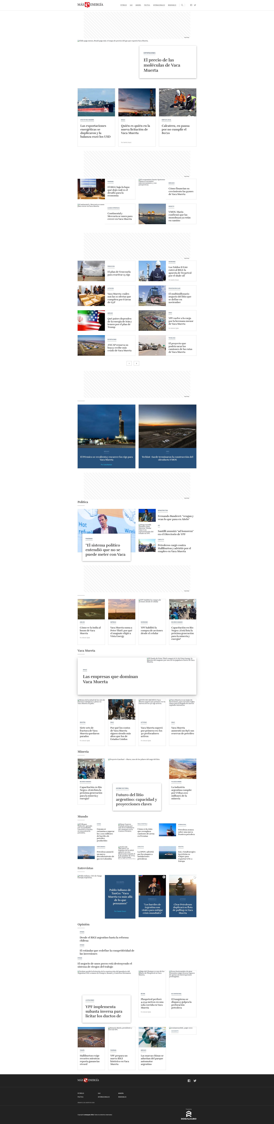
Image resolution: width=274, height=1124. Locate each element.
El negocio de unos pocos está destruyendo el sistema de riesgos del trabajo (105, 965)
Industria (82, 722)
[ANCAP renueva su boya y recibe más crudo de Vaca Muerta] (91, 345)
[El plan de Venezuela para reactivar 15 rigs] (91, 271)
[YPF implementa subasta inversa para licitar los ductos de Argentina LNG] (106, 992)
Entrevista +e (152, 899)
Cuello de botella (142, 824)
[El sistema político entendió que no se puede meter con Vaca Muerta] (106, 530)
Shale (170, 313)
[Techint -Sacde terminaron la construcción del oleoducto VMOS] (167, 426)
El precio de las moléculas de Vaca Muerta (162, 65)
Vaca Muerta (120, 882)
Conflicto (161, 539)
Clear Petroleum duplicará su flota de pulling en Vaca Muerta (183, 908)
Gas (131, 5)
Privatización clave (174, 288)
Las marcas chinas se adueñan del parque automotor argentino (152, 1060)
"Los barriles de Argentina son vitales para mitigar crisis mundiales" (152, 908)
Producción (111, 266)
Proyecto (171, 206)
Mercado (110, 313)
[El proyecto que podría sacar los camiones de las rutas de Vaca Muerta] (152, 345)
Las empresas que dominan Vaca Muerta (110, 679)
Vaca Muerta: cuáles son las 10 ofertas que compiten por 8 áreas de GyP (119, 298)
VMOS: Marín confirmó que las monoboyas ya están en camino (180, 216)
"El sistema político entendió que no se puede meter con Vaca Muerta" (105, 552)
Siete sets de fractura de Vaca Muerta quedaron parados (89, 732)
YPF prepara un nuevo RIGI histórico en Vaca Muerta (119, 1060)
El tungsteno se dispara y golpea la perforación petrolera (181, 1003)
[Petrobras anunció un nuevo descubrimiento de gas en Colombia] (86, 852)
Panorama (111, 181)
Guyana (99, 824)
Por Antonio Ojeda (174, 328)
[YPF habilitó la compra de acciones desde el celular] (152, 609)
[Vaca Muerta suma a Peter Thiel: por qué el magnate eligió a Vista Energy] (121, 609)
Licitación (111, 288)
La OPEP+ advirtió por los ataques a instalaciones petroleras (146, 855)
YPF (159, 525)
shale (123, 120)
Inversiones (172, 262)
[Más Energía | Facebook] (191, 5)
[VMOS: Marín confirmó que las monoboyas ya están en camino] (152, 214)
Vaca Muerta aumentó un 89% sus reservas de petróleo (182, 730)
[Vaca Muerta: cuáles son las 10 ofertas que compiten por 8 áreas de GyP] (91, 295)
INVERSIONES (144, 622)
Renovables (172, 5)
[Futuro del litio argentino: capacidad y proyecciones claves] (137, 780)
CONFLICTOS (141, 846)
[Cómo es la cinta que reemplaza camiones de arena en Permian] (126, 829)
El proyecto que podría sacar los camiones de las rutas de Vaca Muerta (180, 347)
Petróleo (123, 5)
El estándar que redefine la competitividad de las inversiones (107, 952)
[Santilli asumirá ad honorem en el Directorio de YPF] (147, 530)
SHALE (85, 670)
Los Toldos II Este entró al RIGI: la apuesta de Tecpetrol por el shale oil (180, 271)
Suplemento (174, 1031)
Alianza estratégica (114, 208)
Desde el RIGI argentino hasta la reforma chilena (104, 939)
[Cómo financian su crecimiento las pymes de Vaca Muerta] (152, 189)
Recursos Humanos (176, 622)
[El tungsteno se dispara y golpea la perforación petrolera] (182, 981)
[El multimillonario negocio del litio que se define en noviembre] (152, 295)
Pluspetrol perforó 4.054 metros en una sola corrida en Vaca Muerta (152, 1003)
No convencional (176, 994)
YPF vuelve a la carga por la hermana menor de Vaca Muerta (181, 321)
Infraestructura (163, 510)
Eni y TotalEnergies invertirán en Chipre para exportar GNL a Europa (186, 856)
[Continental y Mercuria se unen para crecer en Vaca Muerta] (91, 214)
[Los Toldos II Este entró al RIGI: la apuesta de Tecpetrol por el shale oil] (152, 271)
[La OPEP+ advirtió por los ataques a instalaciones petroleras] (126, 852)
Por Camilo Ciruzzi (126, 142)
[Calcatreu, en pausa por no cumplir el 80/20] (177, 102)
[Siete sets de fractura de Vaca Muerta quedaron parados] (91, 709)
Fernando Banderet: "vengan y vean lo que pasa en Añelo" (175, 517)
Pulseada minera (176, 781)
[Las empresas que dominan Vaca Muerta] (172, 676)
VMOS (167, 451)
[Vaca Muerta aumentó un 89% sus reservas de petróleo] (182, 709)
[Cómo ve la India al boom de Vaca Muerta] (91, 609)
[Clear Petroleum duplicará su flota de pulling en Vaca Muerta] (182, 885)
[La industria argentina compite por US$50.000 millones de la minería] (182, 769)
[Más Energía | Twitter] (195, 5)
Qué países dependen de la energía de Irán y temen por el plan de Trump (120, 323)
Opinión (82, 932)
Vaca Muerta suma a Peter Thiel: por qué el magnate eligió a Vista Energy (121, 632)
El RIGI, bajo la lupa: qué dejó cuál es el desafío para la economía (119, 191)
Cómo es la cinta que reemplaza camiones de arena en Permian (146, 832)
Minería (138, 5)
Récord (143, 994)
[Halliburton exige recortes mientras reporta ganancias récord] (91, 1037)
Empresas (113, 622)
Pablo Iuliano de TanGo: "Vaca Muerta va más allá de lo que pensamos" (120, 896)
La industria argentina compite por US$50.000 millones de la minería (181, 793)
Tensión (82, 1050)
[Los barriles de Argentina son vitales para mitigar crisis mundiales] (152, 885)
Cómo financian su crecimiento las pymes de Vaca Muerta (181, 191)
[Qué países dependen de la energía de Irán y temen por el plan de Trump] (91, 320)
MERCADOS (171, 183)
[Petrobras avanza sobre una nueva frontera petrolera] (167, 829)
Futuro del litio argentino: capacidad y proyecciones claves (136, 799)
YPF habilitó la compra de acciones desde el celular (152, 630)
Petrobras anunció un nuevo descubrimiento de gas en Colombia (105, 855)
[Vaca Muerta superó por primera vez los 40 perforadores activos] (152, 709)
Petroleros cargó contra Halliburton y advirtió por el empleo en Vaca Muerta (174, 548)
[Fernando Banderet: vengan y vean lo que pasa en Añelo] (147, 515)
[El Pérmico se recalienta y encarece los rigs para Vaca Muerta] (106, 426)
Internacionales (159, 5)
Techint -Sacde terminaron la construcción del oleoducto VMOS (167, 458)
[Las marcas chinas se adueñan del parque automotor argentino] (152, 1037)
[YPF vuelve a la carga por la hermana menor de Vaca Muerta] (152, 320)
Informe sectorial (122, 788)
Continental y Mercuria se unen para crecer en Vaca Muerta (120, 216)
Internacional (182, 824)
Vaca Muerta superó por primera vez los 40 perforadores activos (152, 732)
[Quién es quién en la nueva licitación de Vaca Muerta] (137, 102)
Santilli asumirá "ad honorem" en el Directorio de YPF (176, 533)
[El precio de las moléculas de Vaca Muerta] (137, 62)
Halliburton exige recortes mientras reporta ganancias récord (90, 1060)
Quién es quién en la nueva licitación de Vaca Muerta (135, 129)
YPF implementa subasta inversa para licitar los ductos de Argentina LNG (104, 1013)
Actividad (144, 722)
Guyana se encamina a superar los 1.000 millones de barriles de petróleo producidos (105, 835)
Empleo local (166, 120)
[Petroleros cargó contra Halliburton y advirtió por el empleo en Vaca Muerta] (147, 545)
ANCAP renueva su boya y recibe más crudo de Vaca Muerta (119, 347)
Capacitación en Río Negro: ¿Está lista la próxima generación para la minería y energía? (182, 633)
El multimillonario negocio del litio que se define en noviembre (180, 298)
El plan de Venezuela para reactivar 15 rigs (119, 273)
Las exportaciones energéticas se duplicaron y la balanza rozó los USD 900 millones (95, 133)
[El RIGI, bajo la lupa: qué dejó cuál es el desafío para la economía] (91, 189)
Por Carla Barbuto (106, 465)
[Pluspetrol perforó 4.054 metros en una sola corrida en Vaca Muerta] (152, 981)
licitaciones (90, 1000)
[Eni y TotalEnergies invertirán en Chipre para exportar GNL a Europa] (167, 852)
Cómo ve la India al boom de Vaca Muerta (90, 630)
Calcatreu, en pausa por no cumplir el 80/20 (176, 129)
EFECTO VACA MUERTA (87, 120)
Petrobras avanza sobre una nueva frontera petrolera (186, 832)
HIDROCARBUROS (101, 846)
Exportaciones (149, 53)
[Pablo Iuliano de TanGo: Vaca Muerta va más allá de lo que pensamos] (91, 897)
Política (147, 5)
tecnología (172, 338)
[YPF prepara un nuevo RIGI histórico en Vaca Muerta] (121, 1037)
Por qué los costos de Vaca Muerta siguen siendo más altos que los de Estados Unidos (120, 733)
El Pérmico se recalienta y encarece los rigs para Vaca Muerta (106, 458)
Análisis (82, 622)
